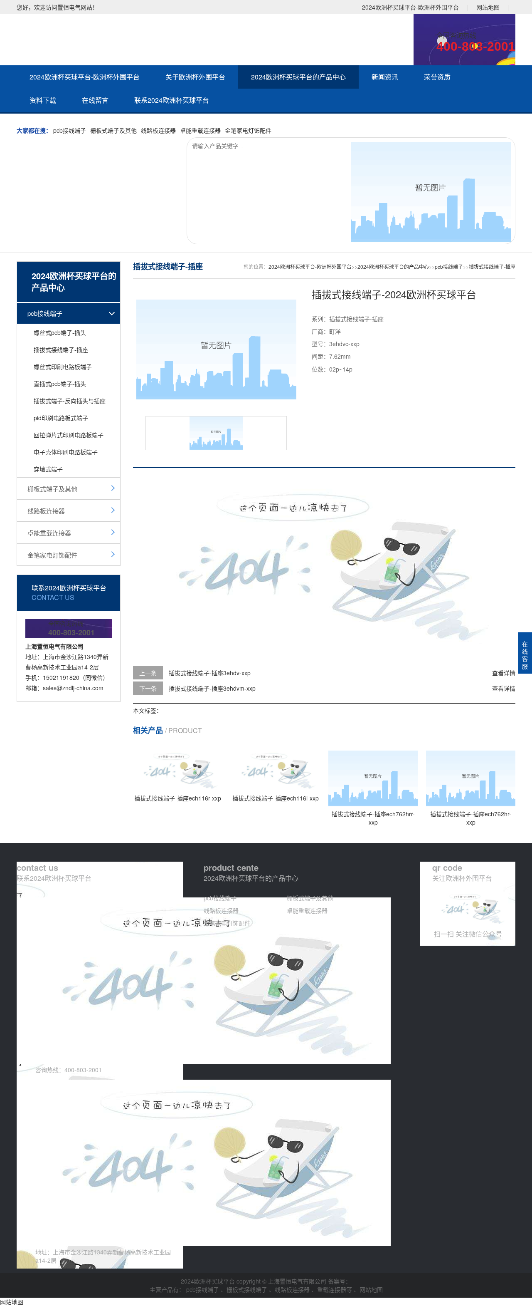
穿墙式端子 (48, 469)
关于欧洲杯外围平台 (195, 77)
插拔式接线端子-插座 (61, 349)
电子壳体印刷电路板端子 (66, 452)
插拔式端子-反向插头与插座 (70, 401)
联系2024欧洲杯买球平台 (171, 100)
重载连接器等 (335, 1289)
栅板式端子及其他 (113, 130)
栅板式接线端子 (248, 1289)
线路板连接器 (158, 130)
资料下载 (43, 100)
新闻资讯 (385, 77)
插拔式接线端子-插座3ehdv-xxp (210, 673)
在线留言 (95, 100)
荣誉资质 (437, 77)
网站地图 (488, 7)
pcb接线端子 (69, 130)
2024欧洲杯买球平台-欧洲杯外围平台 (410, 7)
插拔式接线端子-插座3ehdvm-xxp (212, 688)
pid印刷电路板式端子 (61, 418)
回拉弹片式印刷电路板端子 (68, 435)
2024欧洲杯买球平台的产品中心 (298, 77)
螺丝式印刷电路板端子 (63, 366)
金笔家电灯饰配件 (248, 130)
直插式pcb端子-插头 (60, 383)
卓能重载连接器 (200, 130)
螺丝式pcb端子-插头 (60, 332)
